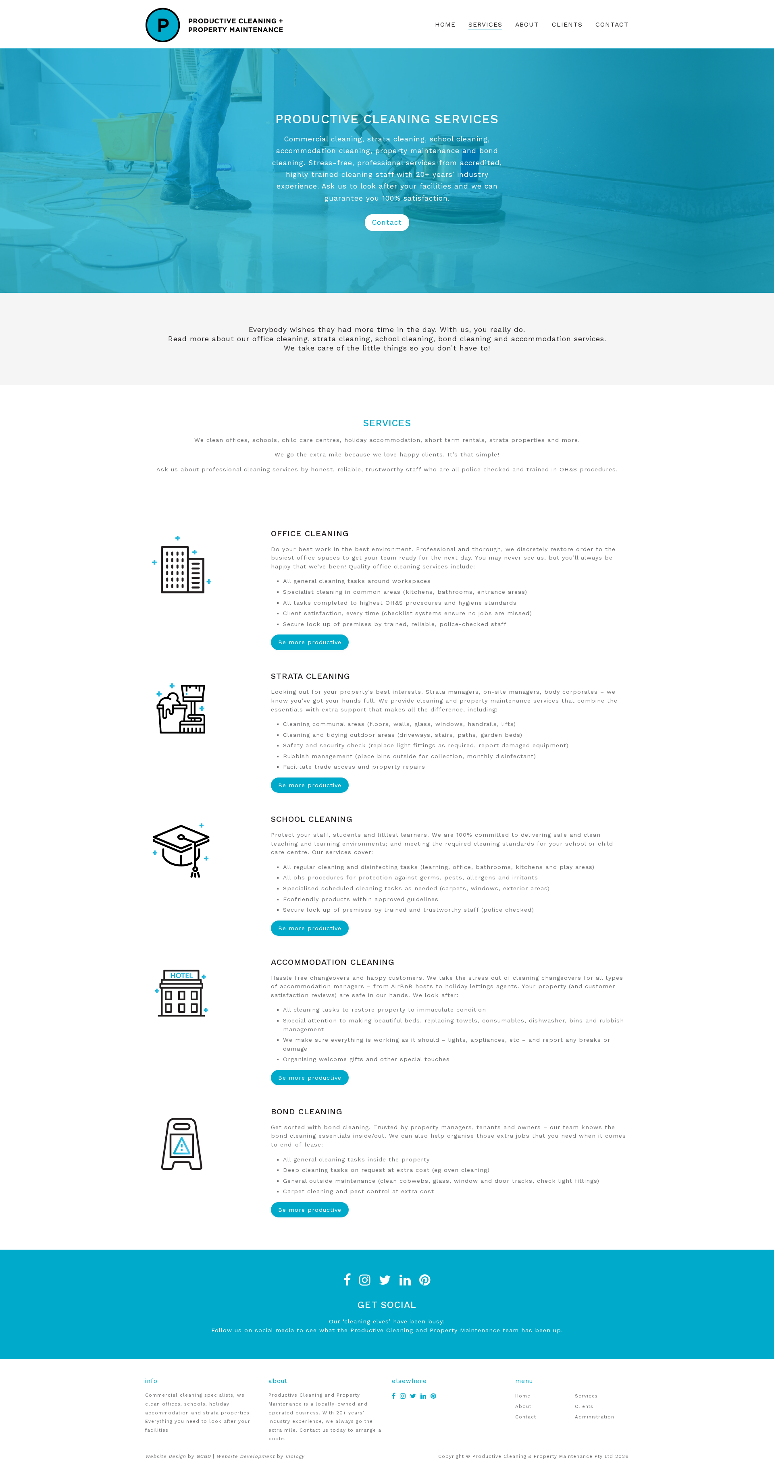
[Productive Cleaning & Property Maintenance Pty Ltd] (222, 24)
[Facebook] (347, 1280)
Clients (567, 24)
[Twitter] (385, 1280)
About (527, 24)
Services (485, 24)
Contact (612, 24)
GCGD (203, 1456)
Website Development (245, 1456)
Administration (594, 1417)
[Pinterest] (425, 1280)
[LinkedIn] (405, 1280)
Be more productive (309, 642)
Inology (294, 1456)
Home (445, 24)
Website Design (165, 1456)
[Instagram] (365, 1280)
